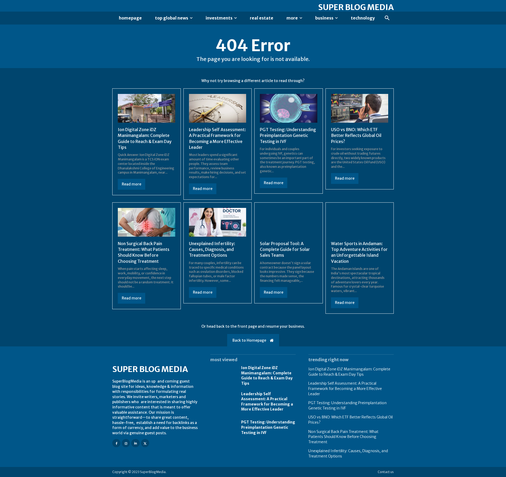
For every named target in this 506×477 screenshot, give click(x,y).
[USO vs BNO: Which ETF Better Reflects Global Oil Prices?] (359, 108)
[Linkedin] (135, 443)
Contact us (386, 472)
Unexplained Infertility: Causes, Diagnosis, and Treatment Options (212, 249)
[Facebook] (116, 443)
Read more (131, 184)
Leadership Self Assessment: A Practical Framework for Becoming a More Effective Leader (345, 388)
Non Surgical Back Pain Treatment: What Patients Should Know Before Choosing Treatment (143, 252)
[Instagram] (126, 443)
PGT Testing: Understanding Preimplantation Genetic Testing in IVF (288, 135)
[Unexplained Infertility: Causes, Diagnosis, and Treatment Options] (217, 222)
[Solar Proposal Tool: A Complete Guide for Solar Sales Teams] (288, 222)
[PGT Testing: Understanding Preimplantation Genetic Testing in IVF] (288, 108)
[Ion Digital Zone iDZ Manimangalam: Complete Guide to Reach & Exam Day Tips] (146, 108)
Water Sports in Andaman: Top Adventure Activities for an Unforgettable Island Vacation (359, 252)
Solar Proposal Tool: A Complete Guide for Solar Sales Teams (285, 249)
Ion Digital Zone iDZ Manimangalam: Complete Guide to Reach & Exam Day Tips (267, 375)
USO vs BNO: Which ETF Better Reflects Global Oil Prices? (356, 135)
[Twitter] (145, 443)
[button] (387, 18)
